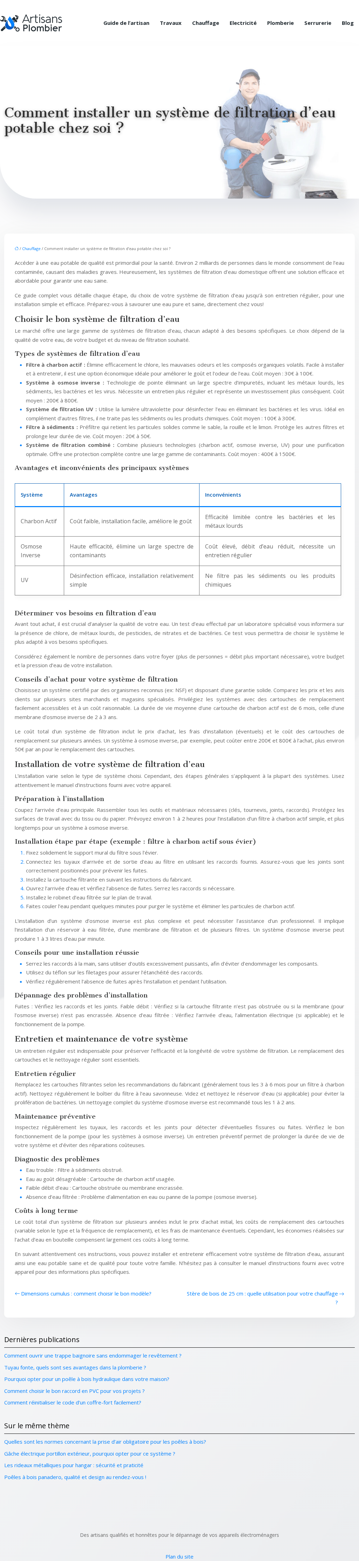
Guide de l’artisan (126, 22)
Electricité (243, 22)
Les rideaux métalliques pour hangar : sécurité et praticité (73, 1465)
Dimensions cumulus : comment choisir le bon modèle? (86, 1293)
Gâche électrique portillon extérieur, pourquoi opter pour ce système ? (89, 1453)
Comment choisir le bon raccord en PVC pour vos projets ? (74, 1390)
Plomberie (280, 22)
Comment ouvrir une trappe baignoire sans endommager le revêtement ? (93, 1355)
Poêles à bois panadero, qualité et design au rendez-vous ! (75, 1476)
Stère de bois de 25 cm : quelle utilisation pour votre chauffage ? (262, 1298)
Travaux (171, 22)
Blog (348, 22)
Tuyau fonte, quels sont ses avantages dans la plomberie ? (75, 1367)
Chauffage (205, 22)
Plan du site (179, 1556)
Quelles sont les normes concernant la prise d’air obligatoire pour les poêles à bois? (105, 1441)
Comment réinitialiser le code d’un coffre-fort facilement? (72, 1402)
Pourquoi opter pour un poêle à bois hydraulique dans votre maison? (86, 1378)
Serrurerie (317, 22)
